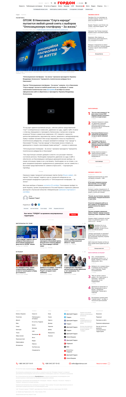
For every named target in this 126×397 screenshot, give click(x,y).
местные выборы (34, 208)
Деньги (18, 320)
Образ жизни (20, 336)
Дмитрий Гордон (72, 314)
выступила (51, 89)
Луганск (50, 336)
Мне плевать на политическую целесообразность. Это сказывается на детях (98, 38)
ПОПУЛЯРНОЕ (93, 108)
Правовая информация (102, 323)
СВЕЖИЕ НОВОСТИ (94, 172)
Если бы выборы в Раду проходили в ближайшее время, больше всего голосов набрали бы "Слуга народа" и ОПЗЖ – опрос (50, 242)
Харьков (50, 326)
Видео (93, 6)
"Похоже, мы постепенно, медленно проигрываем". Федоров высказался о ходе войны (99, 197)
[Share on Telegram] (39, 205)
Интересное (19, 345)
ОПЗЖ (50, 208)
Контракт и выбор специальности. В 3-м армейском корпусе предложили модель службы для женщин (99, 190)
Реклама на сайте (101, 320)
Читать (73, 214)
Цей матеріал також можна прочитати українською (53, 29)
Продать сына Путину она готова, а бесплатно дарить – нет (98, 25)
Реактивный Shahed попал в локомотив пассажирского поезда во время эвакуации (100, 134)
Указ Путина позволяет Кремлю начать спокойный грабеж (98, 31)
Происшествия (20, 339)
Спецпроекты (36, 350)
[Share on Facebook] (32, 205)
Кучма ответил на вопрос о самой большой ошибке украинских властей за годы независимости (100, 154)
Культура (18, 329)
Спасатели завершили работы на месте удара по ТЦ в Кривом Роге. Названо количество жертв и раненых (98, 205)
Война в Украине (21, 314)
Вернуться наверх (102, 363)
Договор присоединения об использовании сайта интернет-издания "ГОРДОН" (86, 329)
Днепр (50, 329)
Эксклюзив (79, 6)
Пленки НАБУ (89, 9)
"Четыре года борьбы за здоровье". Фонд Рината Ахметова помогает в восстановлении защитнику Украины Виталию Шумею (98, 236)
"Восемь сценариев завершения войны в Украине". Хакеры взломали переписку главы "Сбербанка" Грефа (99, 213)
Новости (22, 6)
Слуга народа (44, 208)
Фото (87, 6)
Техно (17, 332)
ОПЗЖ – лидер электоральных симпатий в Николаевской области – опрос (74, 240)
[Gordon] (66, 3)
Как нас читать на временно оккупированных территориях (101, 329)
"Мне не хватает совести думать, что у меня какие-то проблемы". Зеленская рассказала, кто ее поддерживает (100, 278)
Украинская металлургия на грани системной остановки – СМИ (98, 177)
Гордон (18, 14)
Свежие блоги (93, 14)
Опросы (99, 6)
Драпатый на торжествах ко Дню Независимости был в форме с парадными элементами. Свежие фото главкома (100, 289)
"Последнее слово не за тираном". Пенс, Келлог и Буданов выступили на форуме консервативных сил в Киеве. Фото (101, 144)
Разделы (34, 310)
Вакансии (99, 314)
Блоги (60, 6)
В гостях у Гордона (50, 6)
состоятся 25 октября (51, 185)
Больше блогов (99, 54)
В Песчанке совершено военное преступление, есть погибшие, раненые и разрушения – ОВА (97, 183)
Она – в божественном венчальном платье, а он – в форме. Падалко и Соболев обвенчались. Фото (100, 259)
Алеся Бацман (71, 337)
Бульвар (66, 6)
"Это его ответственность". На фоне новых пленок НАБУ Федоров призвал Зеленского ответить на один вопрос (100, 115)
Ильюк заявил (68, 175)
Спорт (18, 326)
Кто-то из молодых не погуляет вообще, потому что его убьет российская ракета (97, 19)
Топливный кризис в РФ (40, 9)
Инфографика (20, 342)
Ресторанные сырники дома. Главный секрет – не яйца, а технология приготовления (100, 299)
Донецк (50, 323)
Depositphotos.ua (39, 376)
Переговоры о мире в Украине (58, 9)
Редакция (99, 317)
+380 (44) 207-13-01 (26, 363)
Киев (49, 314)
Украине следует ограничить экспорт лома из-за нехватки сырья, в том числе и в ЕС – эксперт (98, 220)
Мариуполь (51, 332)
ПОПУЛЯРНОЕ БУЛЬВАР (96, 252)
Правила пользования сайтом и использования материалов (86, 314)
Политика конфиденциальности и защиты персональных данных (86, 321)
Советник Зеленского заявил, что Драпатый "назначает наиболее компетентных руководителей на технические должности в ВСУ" (100, 125)
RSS (68, 347)
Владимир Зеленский (59, 208)
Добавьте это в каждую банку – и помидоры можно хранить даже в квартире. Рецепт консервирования (101, 268)
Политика (23, 14)
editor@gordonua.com (79, 363)
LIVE (72, 6)
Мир (17, 323)
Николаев (26, 208)
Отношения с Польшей (76, 9)
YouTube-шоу (36, 347)
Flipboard (70, 343)
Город (49, 310)
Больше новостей (99, 248)
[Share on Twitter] (36, 205)
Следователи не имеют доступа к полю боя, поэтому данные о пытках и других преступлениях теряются (99, 47)
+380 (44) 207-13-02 (52, 363)
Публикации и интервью (34, 6)
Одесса (50, 320)
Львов (50, 317)
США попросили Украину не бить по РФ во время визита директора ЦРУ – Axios (99, 243)
